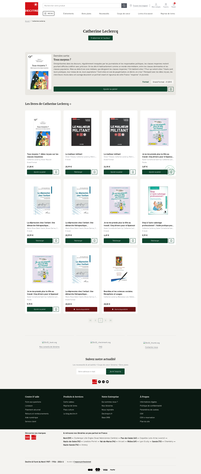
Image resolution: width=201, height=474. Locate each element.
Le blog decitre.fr (70, 413)
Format (145, 82)
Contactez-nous (151, 347)
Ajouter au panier (110, 89)
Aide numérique (31, 417)
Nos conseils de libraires (49, 346)
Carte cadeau (68, 402)
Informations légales (148, 402)
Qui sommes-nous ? (110, 402)
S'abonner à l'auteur (100, 38)
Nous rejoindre (108, 409)
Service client (30, 421)
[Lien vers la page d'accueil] (31, 8)
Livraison (29, 405)
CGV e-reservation (147, 417)
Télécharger (78, 172)
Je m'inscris (115, 371)
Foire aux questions (33, 402)
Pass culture (68, 409)
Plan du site (145, 421)
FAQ (100, 346)
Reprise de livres (70, 405)
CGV (141, 413)
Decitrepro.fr (107, 413)
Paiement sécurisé (32, 409)
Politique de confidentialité (151, 405)
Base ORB (106, 417)
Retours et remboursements (37, 413)
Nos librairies (107, 405)
